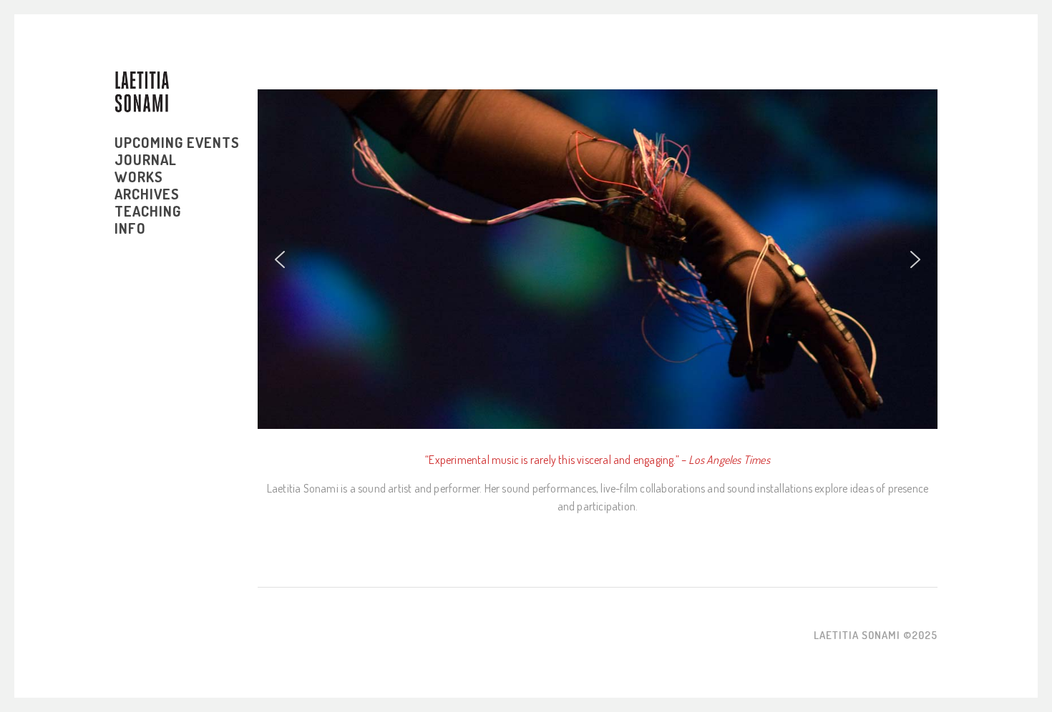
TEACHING (148, 210)
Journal (146, 159)
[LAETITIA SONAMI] (142, 91)
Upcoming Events (177, 142)
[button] (279, 259)
